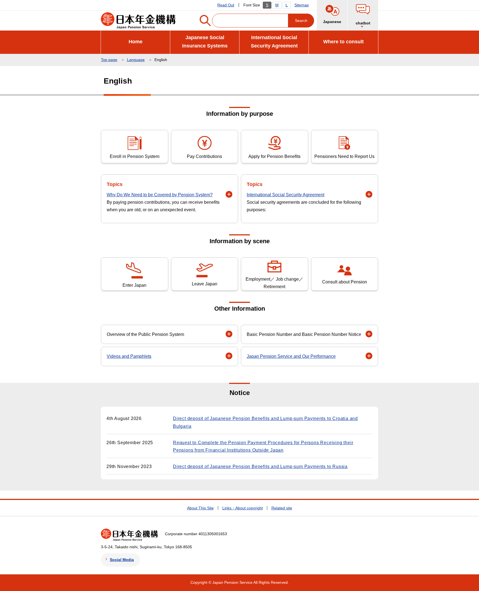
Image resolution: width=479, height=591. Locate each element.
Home (135, 41)
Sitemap (301, 5)
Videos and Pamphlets (129, 356)
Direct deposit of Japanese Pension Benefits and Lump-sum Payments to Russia (260, 466)
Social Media (122, 559)
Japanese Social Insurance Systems (205, 42)
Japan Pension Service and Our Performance (291, 356)
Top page (109, 59)
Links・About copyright (242, 508)
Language (136, 59)
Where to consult (343, 41)
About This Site (200, 508)
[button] (363, 15)
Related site (281, 508)
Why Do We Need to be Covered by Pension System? (160, 194)
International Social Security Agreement (274, 42)
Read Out (225, 5)
